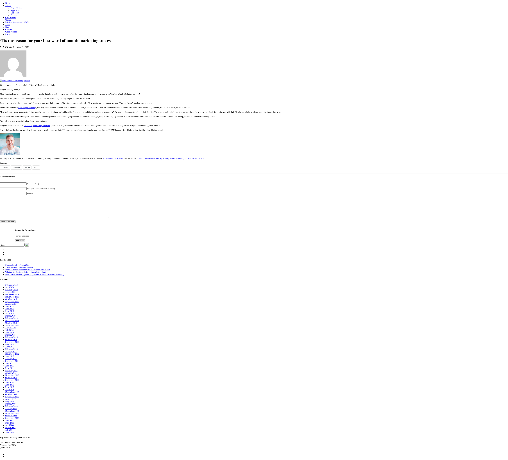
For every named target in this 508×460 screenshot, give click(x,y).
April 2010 (9, 389)
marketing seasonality (27, 107)
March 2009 (10, 404)
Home (7, 3)
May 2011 (9, 368)
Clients (8, 20)
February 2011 (11, 370)
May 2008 (9, 423)
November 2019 (12, 297)
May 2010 (9, 387)
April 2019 (9, 313)
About (8, 5)
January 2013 (11, 351)
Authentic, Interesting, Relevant (37, 125)
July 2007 (9, 430)
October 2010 (11, 378)
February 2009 (11, 406)
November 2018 (12, 320)
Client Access (11, 32)
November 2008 (12, 413)
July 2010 (9, 382)
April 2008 (9, 425)
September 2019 (12, 301)
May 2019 (9, 311)
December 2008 (12, 411)
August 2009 (10, 399)
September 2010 (12, 380)
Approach (15, 10)
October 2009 (11, 394)
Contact (8, 29)
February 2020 (11, 290)
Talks (7, 25)
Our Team (15, 13)
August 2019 (10, 304)
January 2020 (11, 292)
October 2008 (11, 416)
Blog (7, 27)
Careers (14, 15)
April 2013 (9, 347)
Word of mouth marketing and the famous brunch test (27, 270)
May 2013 (9, 344)
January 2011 (10, 373)
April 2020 (9, 287)
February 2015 (11, 337)
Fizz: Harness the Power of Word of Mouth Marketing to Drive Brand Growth (171, 158)
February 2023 (11, 285)
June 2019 (9, 309)
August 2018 (10, 328)
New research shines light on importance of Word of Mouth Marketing (34, 274)
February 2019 (11, 318)
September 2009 (12, 397)
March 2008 (10, 427)
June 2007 (9, 432)
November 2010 (12, 375)
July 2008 (9, 420)
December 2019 (12, 294)
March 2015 (10, 335)
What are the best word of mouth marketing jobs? (25, 272)
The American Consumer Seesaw (19, 267)
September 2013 (12, 342)
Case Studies (10, 17)
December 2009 (12, 392)
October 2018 (11, 323)
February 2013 (11, 349)
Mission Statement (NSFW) (16, 22)
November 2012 (12, 354)
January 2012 (11, 358)
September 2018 (12, 325)
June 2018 (9, 332)
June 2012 (9, 356)
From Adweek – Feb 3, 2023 (17, 265)
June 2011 (9, 366)
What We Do (16, 8)
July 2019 (9, 306)
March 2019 (10, 316)
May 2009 (9, 401)
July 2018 (9, 330)
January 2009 (11, 408)
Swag (7, 34)
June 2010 (9, 385)
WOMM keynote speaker (113, 158)
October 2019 (11, 299)
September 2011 (12, 361)
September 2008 (12, 418)
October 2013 (11, 339)
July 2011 (9, 363)
